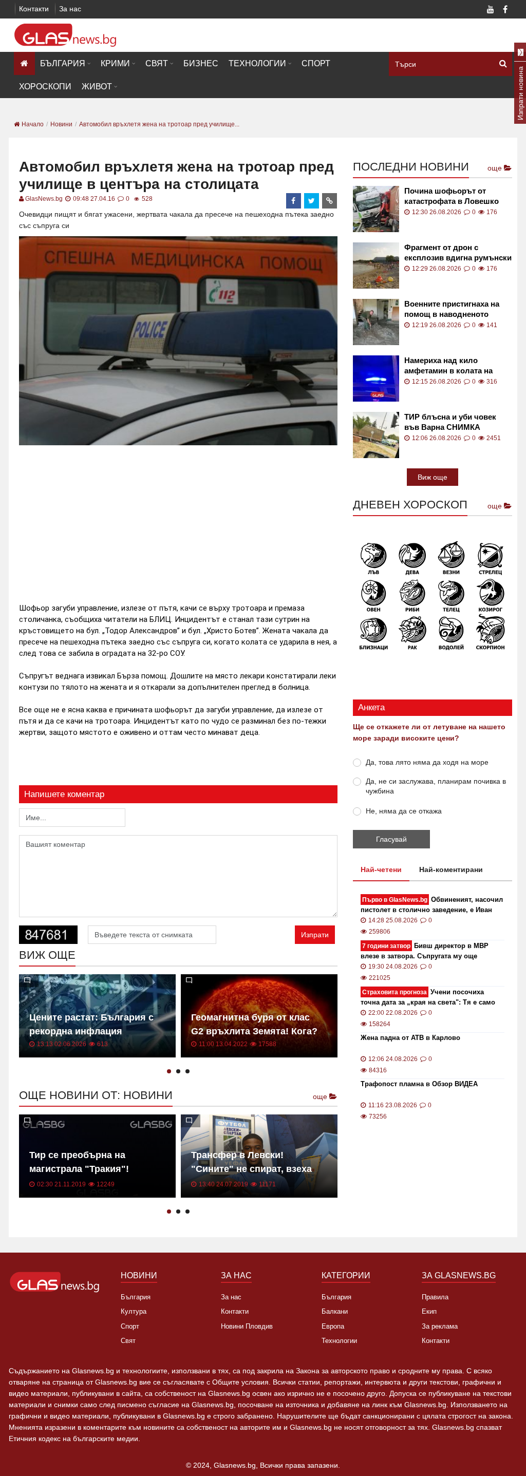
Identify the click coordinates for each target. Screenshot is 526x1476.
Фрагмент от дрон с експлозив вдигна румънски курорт (458, 253)
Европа (333, 1326)
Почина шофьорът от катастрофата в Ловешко (451, 195)
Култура (133, 1311)
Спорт (316, 63)
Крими (115, 63)
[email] (329, 201)
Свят (156, 63)
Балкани (335, 1311)
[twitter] (312, 201)
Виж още (432, 477)
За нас (70, 9)
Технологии (257, 63)
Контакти (34, 9)
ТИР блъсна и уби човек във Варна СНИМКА (450, 421)
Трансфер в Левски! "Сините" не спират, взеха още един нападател (251, 1169)
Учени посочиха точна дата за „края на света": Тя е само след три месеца (428, 997)
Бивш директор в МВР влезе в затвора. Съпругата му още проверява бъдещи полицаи (425, 951)
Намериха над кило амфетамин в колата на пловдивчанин (448, 366)
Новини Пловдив (247, 1326)
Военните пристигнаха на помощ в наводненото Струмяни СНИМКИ (451, 309)
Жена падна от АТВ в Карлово (410, 1038)
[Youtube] (490, 10)
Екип (429, 1311)
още (321, 1096)
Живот (97, 86)
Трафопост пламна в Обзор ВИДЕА (419, 1084)
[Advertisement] (206, 520)
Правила (435, 1297)
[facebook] (294, 201)
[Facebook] (505, 10)
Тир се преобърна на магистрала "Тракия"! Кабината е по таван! (79, 1169)
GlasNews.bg (44, 198)
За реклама (440, 1326)
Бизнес (200, 63)
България (62, 63)
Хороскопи (45, 86)
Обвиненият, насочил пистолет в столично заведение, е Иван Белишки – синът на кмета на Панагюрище (432, 905)
